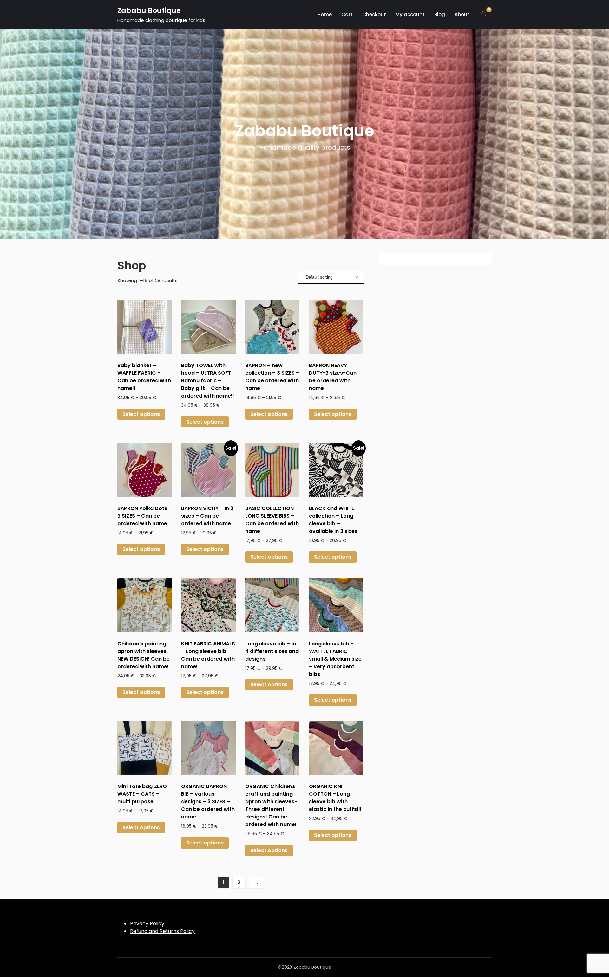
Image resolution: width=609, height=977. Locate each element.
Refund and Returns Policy (162, 931)
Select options (141, 414)
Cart (347, 14)
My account (410, 14)
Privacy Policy (147, 923)
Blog (439, 14)
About (462, 14)
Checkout (374, 14)
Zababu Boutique (149, 11)
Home (325, 14)
